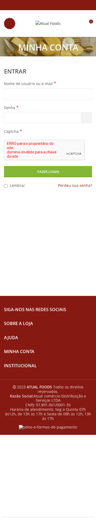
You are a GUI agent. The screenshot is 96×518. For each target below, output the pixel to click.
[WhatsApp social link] (54, 5)
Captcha (13, 131)
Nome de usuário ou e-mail (30, 83)
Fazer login (48, 171)
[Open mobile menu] (9, 23)
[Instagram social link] (48, 5)
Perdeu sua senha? (75, 185)
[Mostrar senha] (86, 117)
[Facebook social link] (42, 5)
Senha (11, 107)
